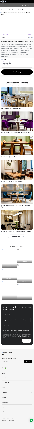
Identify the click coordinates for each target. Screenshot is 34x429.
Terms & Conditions (22, 336)
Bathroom (24, 298)
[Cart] (31, 5)
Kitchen (24, 261)
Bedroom (24, 281)
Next (29, 34)
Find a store (6, 61)
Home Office (8, 298)
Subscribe (28, 361)
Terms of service (11, 420)
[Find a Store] (28, 5)
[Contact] (22, 5)
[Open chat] (31, 420)
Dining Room (8, 278)
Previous (5, 34)
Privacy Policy (4, 420)
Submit (27, 341)
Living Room (8, 266)
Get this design (17, 72)
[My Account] (25, 5)
